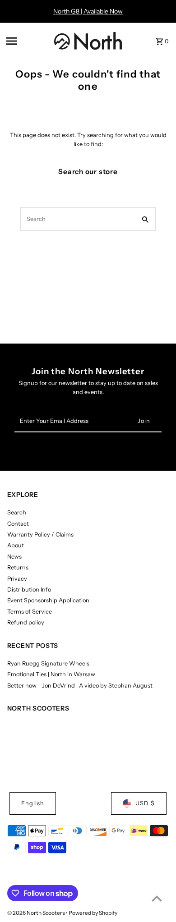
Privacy (17, 578)
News (14, 556)
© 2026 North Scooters (36, 912)
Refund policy (25, 622)
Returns (17, 567)
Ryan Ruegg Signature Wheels (48, 663)
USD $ (145, 803)
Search (16, 512)
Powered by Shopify (93, 912)
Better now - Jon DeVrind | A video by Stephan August (80, 685)
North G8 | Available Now (88, 11)
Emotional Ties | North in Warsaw (51, 674)
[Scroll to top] (157, 898)
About (15, 545)
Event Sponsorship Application (48, 600)
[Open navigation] (27, 41)
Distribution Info (29, 589)
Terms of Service (29, 611)
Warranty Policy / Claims (40, 534)
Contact (18, 523)
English (32, 803)
